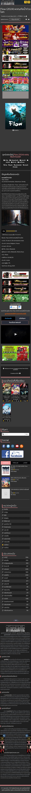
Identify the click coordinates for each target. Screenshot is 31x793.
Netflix (6, 509)
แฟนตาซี (6, 584)
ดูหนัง (11, 165)
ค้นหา (27, 434)
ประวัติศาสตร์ (7, 587)
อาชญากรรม (7, 572)
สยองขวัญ (7, 590)
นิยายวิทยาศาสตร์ (8, 601)
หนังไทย (6, 547)
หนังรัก (6, 598)
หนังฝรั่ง (6, 536)
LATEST (25, 463)
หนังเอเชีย (7, 541)
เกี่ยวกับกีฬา (7, 604)
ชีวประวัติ (6, 566)
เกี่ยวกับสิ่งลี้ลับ (8, 595)
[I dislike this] (19, 307)
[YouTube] (17, 446)
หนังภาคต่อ (7, 538)
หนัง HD (14, 162)
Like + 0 (15, 307)
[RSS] (21, 446)
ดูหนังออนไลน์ (18, 165)
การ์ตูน (6, 160)
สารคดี (6, 578)
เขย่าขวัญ (6, 607)
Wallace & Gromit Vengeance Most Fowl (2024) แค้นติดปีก (16, 369)
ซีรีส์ (5, 515)
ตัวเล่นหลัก (8, 318)
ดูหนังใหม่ (6, 659)
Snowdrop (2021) (14, 373)
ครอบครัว (23, 160)
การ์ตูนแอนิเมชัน (14, 19)
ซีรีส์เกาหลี (7, 521)
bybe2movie (4, 19)
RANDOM (5, 463)
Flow (6, 165)
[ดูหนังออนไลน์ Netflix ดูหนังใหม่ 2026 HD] (7, 4)
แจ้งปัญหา (22, 318)
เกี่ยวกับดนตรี (8, 592)
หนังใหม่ (6, 544)
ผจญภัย (6, 560)
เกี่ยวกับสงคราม (8, 610)
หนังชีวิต (6, 575)
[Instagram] (12, 446)
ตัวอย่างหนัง (7, 527)
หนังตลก (6, 569)
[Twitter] (8, 446)
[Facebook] (3, 446)
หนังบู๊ (5, 557)
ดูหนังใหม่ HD (7, 524)
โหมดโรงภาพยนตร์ (15, 322)
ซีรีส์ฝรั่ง (6, 518)
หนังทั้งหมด (21, 162)
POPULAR (15, 463)
